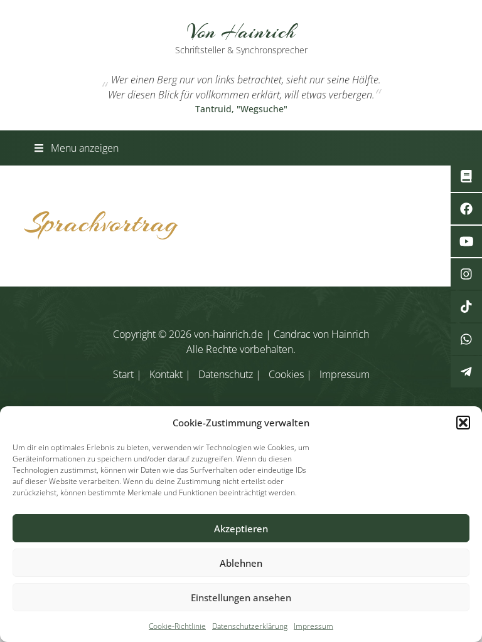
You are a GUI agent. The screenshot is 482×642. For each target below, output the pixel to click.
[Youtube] (466, 241)
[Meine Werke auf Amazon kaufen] (466, 176)
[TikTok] (466, 306)
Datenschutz (225, 374)
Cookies (286, 374)
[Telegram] (466, 371)
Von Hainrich (241, 37)
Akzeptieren (241, 528)
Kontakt (166, 374)
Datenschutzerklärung (249, 626)
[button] (463, 422)
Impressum (313, 626)
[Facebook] (466, 208)
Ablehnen (241, 563)
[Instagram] (466, 274)
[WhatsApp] (466, 339)
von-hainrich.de (228, 334)
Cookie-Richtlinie (177, 626)
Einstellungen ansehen (241, 597)
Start (123, 374)
